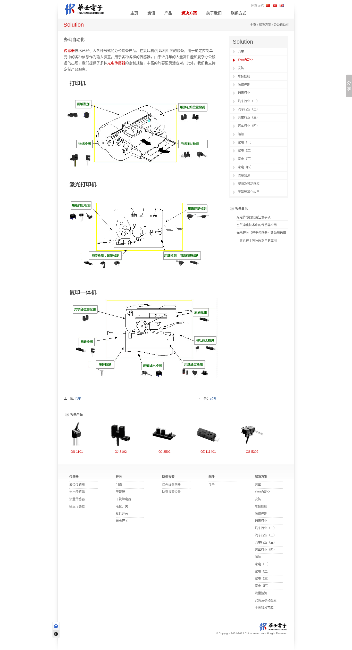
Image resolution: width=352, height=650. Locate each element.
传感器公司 (88, 8)
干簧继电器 (123, 499)
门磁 (119, 485)
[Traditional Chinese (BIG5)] (275, 5)
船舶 (241, 134)
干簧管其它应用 (248, 192)
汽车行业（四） (248, 126)
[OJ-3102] (120, 434)
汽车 (78, 398)
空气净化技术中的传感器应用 (257, 225)
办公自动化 (245, 60)
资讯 (151, 13)
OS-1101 (77, 452)
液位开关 (122, 506)
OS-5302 (252, 452)
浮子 (211, 485)
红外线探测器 (171, 485)
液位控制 (244, 84)
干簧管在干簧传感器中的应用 (257, 240)
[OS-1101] (77, 434)
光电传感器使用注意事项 (254, 217)
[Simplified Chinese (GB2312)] (268, 5)
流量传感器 (77, 499)
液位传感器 (77, 485)
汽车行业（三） (248, 118)
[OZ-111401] (208, 434)
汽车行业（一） (248, 101)
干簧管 (120, 492)
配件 (211, 477)
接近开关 (122, 514)
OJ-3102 (121, 452)
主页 (134, 13)
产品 (168, 13)
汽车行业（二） (248, 109)
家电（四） (245, 167)
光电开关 (122, 521)
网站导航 (257, 5)
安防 (213, 398)
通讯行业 (244, 93)
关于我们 (214, 13)
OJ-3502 (164, 452)
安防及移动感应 (248, 184)
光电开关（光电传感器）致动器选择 (261, 233)
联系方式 (238, 13)
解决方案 (189, 13)
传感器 (69, 51)
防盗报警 (168, 477)
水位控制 (244, 76)
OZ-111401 (208, 452)
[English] (282, 5)
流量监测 (244, 175)
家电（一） (245, 142)
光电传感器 (116, 63)
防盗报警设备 (171, 492)
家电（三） (245, 159)
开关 (119, 477)
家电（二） (245, 151)
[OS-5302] (252, 434)
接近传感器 (77, 506)
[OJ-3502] (164, 434)
